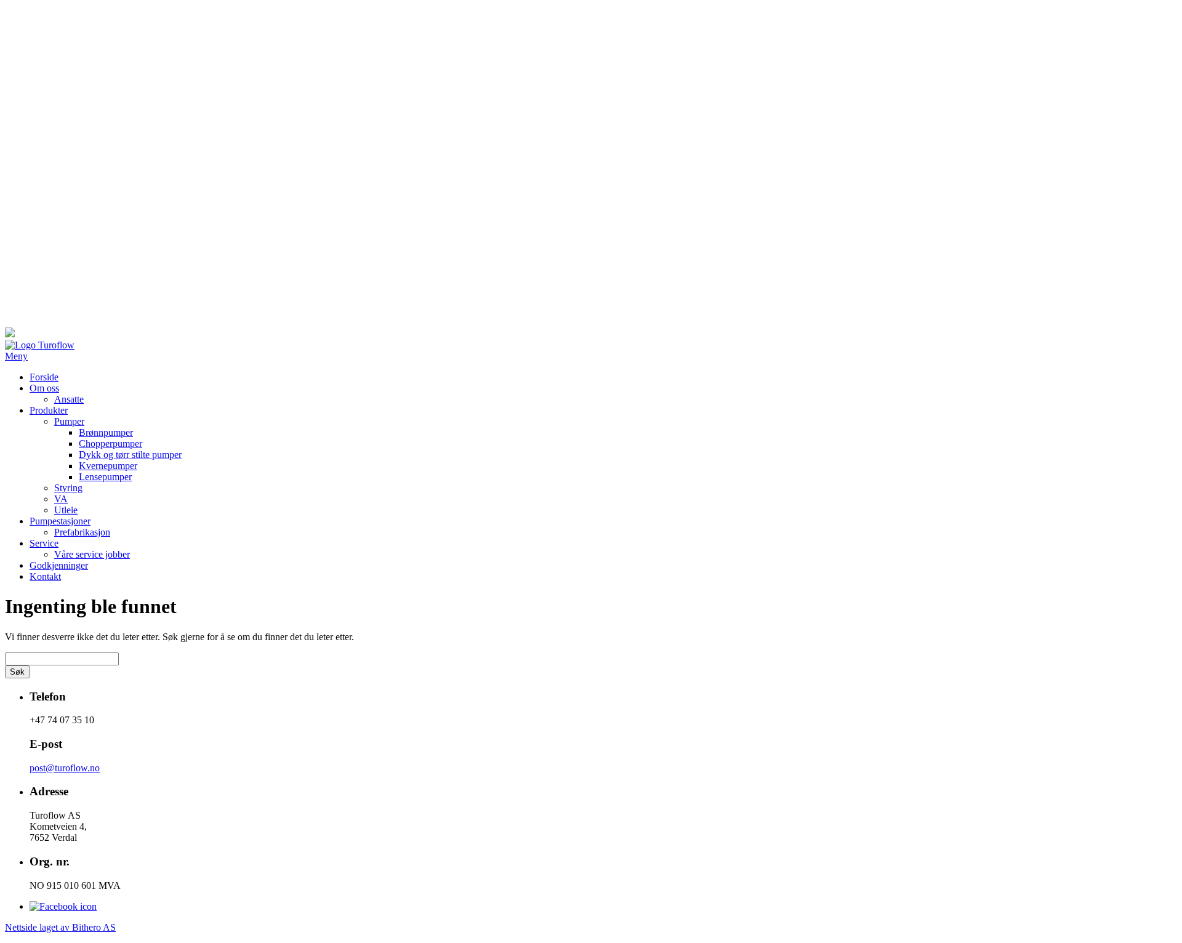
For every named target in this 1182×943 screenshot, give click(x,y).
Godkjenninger (59, 565)
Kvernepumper (108, 465)
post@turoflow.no (65, 768)
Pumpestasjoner (60, 521)
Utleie (66, 510)
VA (61, 499)
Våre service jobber (92, 554)
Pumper (69, 421)
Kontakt (45, 576)
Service (44, 543)
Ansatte (69, 399)
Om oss (44, 388)
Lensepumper (105, 477)
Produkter (49, 410)
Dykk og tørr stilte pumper (130, 454)
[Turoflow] (39, 345)
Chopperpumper (110, 443)
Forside (44, 377)
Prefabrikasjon (82, 532)
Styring (68, 488)
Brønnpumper (106, 432)
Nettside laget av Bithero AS (60, 927)
